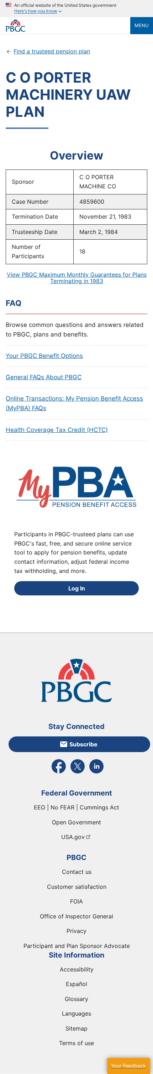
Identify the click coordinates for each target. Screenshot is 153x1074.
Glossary (76, 998)
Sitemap (76, 1028)
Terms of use (76, 1043)
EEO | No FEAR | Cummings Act (76, 807)
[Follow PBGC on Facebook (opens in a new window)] (58, 772)
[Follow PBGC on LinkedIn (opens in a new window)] (96, 772)
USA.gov (73, 836)
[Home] (68, 25)
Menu (141, 25)
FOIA (76, 901)
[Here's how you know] (76, 8)
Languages (76, 1013)
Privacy (76, 930)
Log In (76, 588)
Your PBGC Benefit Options (44, 355)
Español (76, 983)
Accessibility (77, 969)
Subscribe (83, 744)
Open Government (76, 822)
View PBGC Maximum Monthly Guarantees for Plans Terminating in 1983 (77, 278)
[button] (128, 1066)
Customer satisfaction (76, 886)
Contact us (76, 871)
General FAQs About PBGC (43, 377)
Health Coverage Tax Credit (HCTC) (57, 429)
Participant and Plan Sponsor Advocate (76, 945)
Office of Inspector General (76, 916)
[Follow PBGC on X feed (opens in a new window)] (77, 772)
